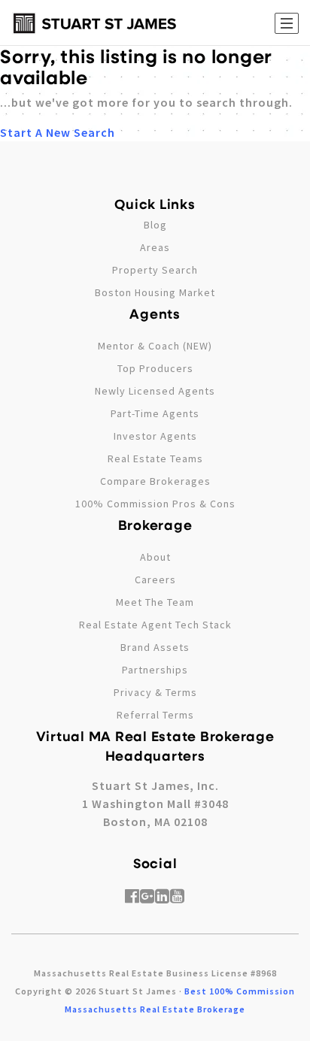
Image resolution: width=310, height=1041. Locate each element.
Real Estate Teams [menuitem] (155, 458)
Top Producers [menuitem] (155, 368)
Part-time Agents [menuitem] (155, 413)
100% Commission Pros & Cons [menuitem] (155, 503)
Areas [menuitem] (155, 247)
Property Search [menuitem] (155, 270)
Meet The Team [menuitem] (155, 602)
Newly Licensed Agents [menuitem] (155, 391)
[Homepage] (94, 23)
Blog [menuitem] (155, 225)
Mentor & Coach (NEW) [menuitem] (155, 346)
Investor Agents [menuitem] (155, 436)
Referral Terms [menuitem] (155, 715)
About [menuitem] (155, 557)
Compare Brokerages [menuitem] (155, 481)
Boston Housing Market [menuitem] (155, 292)
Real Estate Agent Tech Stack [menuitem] (155, 624)
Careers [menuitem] (155, 579)
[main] (155, 70)
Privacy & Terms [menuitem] (155, 692)
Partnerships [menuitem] (155, 669)
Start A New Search (57, 132)
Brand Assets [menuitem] (155, 647)
